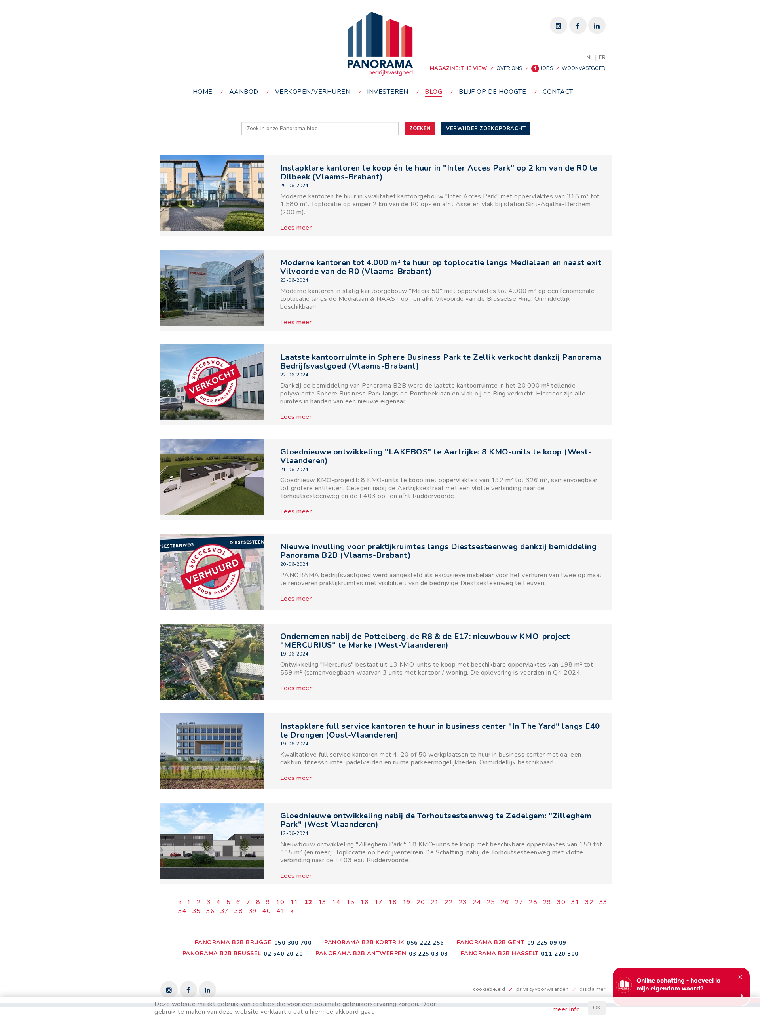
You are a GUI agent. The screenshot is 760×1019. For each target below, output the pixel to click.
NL (590, 57)
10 (280, 902)
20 (420, 902)
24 (477, 902)
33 (603, 902)
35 (196, 911)
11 (294, 902)
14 (336, 902)
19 (407, 902)
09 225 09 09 (546, 943)
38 (238, 911)
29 (547, 902)
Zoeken (420, 128)
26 (505, 902)
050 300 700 (293, 943)
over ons (509, 68)
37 (224, 911)
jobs (543, 68)
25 (491, 902)
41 (281, 911)
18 (392, 902)
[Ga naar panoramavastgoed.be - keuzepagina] (380, 43)
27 (519, 902)
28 (533, 902)
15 (350, 902)
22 (449, 902)
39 (253, 911)
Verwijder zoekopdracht (486, 128)
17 (378, 902)
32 (589, 902)
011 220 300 (560, 954)
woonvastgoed (584, 68)
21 (435, 902)
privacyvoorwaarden (542, 989)
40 (266, 911)
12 (308, 902)
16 (364, 902)
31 (575, 902)
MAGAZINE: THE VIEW (458, 68)
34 (182, 911)
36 (210, 911)
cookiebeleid (489, 989)
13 (322, 902)
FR (602, 57)
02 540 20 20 (283, 954)
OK (596, 1007)
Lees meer (296, 227)
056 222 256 (425, 943)
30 (561, 902)
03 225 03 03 (428, 954)
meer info (566, 1009)
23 (463, 902)
